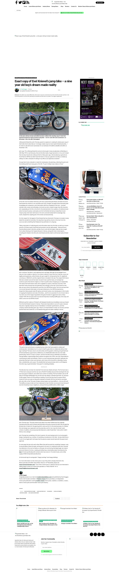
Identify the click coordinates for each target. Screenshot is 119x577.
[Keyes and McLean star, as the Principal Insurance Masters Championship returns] (26, 515)
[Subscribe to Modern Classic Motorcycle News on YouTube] (81, 313)
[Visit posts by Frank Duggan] (17, 90)
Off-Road (87, 284)
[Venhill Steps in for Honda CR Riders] (81, 307)
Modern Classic (41, 479)
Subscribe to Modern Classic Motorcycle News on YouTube (92, 314)
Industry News (22, 77)
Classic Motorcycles (41, 491)
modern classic (40, 480)
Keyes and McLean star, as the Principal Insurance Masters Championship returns (25, 525)
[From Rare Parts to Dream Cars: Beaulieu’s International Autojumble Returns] (81, 320)
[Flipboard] (24, 2)
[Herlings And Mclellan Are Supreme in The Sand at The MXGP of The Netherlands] (81, 286)
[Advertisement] (59, 24)
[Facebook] (82, 266)
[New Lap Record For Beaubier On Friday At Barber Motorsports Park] (48, 515)
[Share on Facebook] (62, 90)
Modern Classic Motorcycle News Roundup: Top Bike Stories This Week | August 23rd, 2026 (94, 301)
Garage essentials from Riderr (69, 523)
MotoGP (98, 203)
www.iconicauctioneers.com (27, 464)
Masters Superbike (21, 521)
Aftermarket (87, 305)
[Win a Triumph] (91, 370)
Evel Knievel (49, 491)
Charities (88, 219)
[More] (72, 90)
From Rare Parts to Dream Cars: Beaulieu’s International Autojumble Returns (93, 322)
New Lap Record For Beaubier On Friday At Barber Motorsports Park (48, 524)
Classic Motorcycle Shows (29, 491)
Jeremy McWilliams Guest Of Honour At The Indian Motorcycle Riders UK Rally (95, 208)
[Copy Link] (70, 90)
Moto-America (53, 520)
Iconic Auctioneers (57, 491)
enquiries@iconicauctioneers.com (28, 468)
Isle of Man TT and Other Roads (91, 291)
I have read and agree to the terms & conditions (92, 250)
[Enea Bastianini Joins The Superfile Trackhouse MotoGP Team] (82, 226)
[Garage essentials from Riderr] (70, 515)
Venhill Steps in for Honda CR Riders (94, 308)
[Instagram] (88, 266)
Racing (101, 203)
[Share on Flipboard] (66, 90)
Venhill (97, 306)
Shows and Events (88, 318)
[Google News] (101, 266)
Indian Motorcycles (90, 211)
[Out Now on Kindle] (91, 99)
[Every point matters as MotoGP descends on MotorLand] (82, 201)
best (20, 452)
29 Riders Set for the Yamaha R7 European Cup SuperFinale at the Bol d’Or (91, 525)
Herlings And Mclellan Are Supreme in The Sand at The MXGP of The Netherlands (94, 287)
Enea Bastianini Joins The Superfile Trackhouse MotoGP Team (94, 226)
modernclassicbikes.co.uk (44, 477)
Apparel (16, 77)
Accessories (64, 520)
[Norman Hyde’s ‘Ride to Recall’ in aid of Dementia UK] (82, 217)
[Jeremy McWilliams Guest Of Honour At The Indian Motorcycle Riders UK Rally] (82, 208)
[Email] (68, 90)
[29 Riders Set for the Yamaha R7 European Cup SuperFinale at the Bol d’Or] (92, 515)
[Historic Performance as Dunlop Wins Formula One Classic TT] (81, 293)
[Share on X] (64, 90)
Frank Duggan (24, 89)
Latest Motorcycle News (31, 77)
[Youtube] (95, 266)
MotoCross (98, 283)
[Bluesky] (82, 274)
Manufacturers (99, 213)
